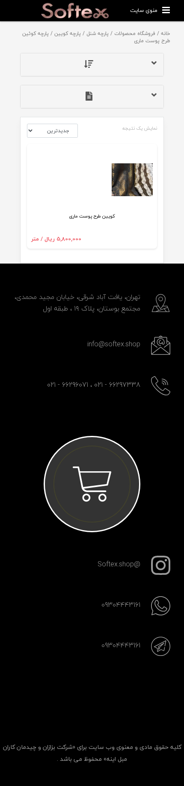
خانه (165, 33)
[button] (92, 64)
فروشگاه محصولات (134, 33)
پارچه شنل (97, 33)
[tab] (92, 64)
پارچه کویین (67, 33)
